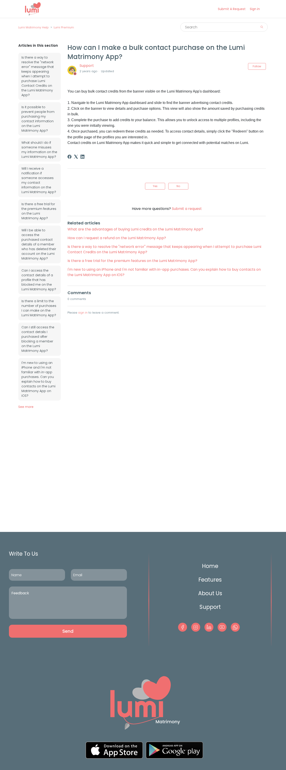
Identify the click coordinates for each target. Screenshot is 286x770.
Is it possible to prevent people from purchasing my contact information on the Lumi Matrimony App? (38, 119)
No (178, 186)
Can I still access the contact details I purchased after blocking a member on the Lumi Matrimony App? (37, 339)
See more (26, 407)
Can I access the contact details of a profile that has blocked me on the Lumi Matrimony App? (38, 279)
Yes (155, 186)
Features (210, 579)
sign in (83, 312)
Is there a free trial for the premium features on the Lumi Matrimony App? (38, 211)
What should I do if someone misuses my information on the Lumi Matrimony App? (39, 149)
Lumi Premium (64, 27)
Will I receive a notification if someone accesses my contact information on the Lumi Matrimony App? (38, 180)
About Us (210, 593)
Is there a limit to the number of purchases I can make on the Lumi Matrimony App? (38, 308)
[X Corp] (76, 157)
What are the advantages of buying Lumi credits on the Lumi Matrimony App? (135, 229)
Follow (257, 66)
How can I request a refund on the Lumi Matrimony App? (116, 237)
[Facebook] (69, 157)
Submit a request (232, 9)
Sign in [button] (255, 9)
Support (87, 65)
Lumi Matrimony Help (33, 27)
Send (68, 631)
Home (210, 566)
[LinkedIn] (82, 157)
